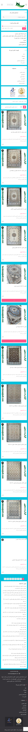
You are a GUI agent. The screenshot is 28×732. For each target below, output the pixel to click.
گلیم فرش (23, 79)
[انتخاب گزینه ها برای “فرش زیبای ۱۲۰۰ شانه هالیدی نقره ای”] (2, 112)
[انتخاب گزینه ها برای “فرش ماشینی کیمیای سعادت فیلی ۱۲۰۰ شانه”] (2, 424)
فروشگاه (23, 56)
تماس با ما (23, 63)
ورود (12, 4)
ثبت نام (8, 4)
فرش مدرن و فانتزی (21, 81)
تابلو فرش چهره (22, 83)
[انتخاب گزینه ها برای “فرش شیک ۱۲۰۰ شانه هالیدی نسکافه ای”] (2, 150)
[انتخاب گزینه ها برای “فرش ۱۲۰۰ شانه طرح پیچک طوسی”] (2, 540)
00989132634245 (13, 671)
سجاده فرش (22, 76)
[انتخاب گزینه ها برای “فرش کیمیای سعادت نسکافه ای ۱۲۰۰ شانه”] (2, 386)
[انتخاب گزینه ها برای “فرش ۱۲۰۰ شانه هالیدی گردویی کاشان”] (2, 189)
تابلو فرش (23, 74)
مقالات (23, 58)
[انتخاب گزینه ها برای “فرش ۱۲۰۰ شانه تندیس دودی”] (14, 300)
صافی (24, 28)
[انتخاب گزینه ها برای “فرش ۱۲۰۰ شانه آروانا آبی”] (14, 340)
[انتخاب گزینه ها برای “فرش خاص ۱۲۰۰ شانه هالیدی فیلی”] (2, 227)
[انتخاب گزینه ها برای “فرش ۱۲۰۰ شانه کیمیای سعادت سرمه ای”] (2, 347)
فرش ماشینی (22, 72)
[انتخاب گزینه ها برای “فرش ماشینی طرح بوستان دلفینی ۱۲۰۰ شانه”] (2, 501)
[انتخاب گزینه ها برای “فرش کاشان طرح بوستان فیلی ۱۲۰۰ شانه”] (2, 463)
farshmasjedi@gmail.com (13, 673)
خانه (24, 54)
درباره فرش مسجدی (21, 60)
